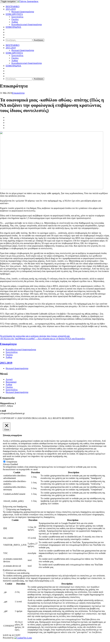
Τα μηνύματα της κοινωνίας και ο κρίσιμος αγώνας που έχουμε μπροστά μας (35, 336)
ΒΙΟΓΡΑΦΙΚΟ (12, 6)
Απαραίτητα (11, 461)
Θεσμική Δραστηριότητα (22, 11)
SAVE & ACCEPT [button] (11, 635)
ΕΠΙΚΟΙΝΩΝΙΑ (13, 27)
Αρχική (9, 379)
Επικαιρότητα (18, 93)
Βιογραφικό (11, 382)
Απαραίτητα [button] (8, 459)
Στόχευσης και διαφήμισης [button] (15, 506)
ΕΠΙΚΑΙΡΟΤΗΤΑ (14, 14)
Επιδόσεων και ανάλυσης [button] (14, 570)
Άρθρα (14, 22)
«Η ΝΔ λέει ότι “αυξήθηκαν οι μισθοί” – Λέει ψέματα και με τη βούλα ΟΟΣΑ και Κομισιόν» (42, 338)
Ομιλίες (15, 19)
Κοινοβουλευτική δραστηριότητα (26, 24)
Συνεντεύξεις (17, 17)
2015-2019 (11, 9)
